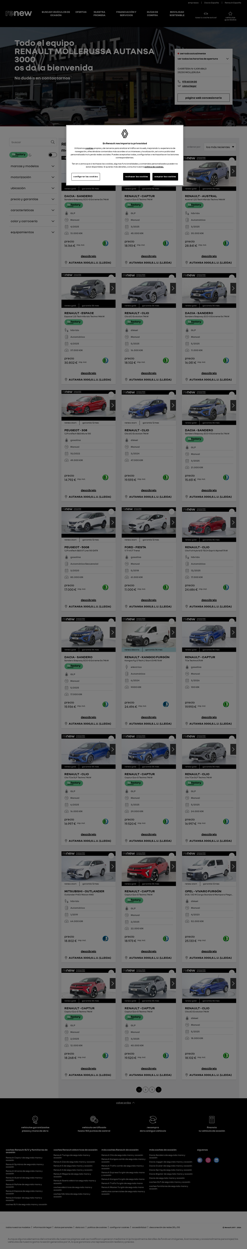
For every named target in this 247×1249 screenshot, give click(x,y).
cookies (89, 148)
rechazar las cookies (136, 176)
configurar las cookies (85, 176)
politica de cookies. (154, 167)
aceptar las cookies (165, 176)
